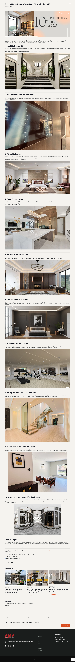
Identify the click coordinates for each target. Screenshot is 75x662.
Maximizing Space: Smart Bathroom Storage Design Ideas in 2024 (59, 589)
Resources (40, 648)
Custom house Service (42, 638)
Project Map (40, 650)
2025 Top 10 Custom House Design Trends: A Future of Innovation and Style (13, 590)
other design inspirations (50, 550)
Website (50, 617)
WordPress (47, 659)
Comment (7, 605)
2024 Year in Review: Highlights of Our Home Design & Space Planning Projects (37, 590)
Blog (39, 643)
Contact (39, 646)
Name (6, 617)
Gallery (39, 641)
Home (39, 634)
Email (28, 617)
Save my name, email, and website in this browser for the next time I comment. (22, 622)
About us (40, 636)
